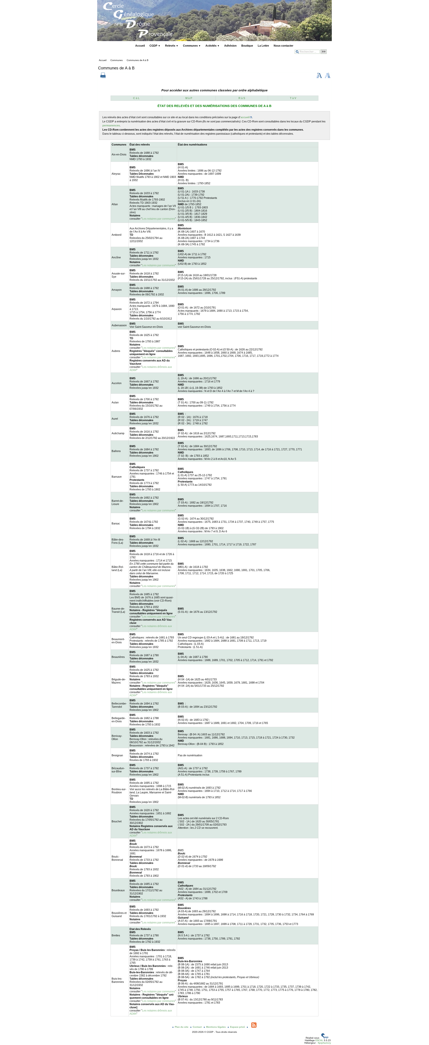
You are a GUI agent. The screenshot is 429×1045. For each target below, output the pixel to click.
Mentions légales (216, 1027)
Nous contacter (283, 45)
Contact (197, 1027)
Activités (212, 45)
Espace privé (238, 1027)
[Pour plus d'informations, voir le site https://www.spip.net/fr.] (325, 1038)
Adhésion (230, 45)
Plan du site (182, 1027)
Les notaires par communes (158, 218)
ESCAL (319, 1040)
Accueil (140, 45)
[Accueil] (214, 40)
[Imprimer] (103, 77)
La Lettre (263, 45)
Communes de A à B (137, 60)
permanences (111, 125)
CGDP (154, 45)
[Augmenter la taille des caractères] (319, 77)
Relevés (171, 45)
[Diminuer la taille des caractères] (327, 77)
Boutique (247, 45)
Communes (192, 45)
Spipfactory (324, 1043)
